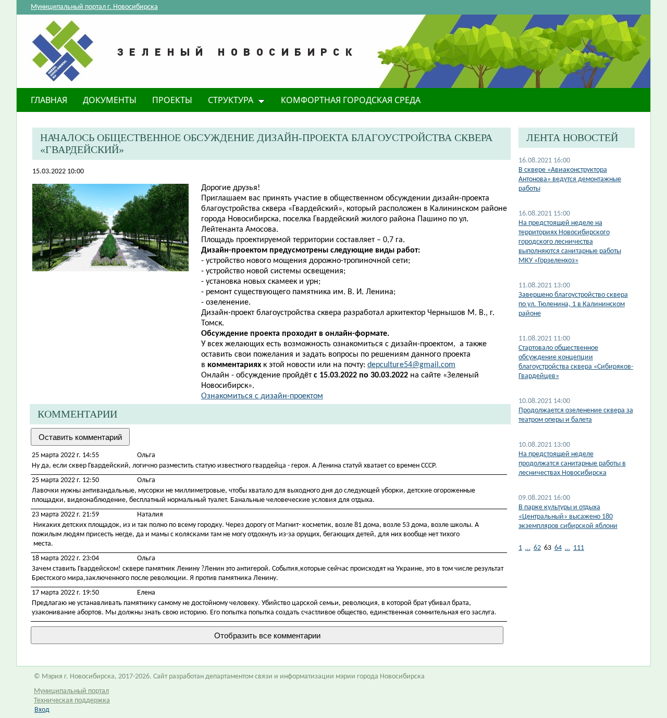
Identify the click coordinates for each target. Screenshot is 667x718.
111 (578, 548)
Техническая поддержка (72, 700)
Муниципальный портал (71, 691)
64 (558, 548)
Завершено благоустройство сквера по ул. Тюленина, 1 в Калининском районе (573, 304)
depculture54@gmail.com (411, 365)
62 (537, 548)
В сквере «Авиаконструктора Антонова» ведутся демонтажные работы (569, 179)
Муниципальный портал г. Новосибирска (94, 7)
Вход (42, 710)
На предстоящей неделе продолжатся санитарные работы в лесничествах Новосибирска (572, 463)
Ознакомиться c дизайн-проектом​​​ (262, 396)
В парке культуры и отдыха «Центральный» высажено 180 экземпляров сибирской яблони (567, 516)
